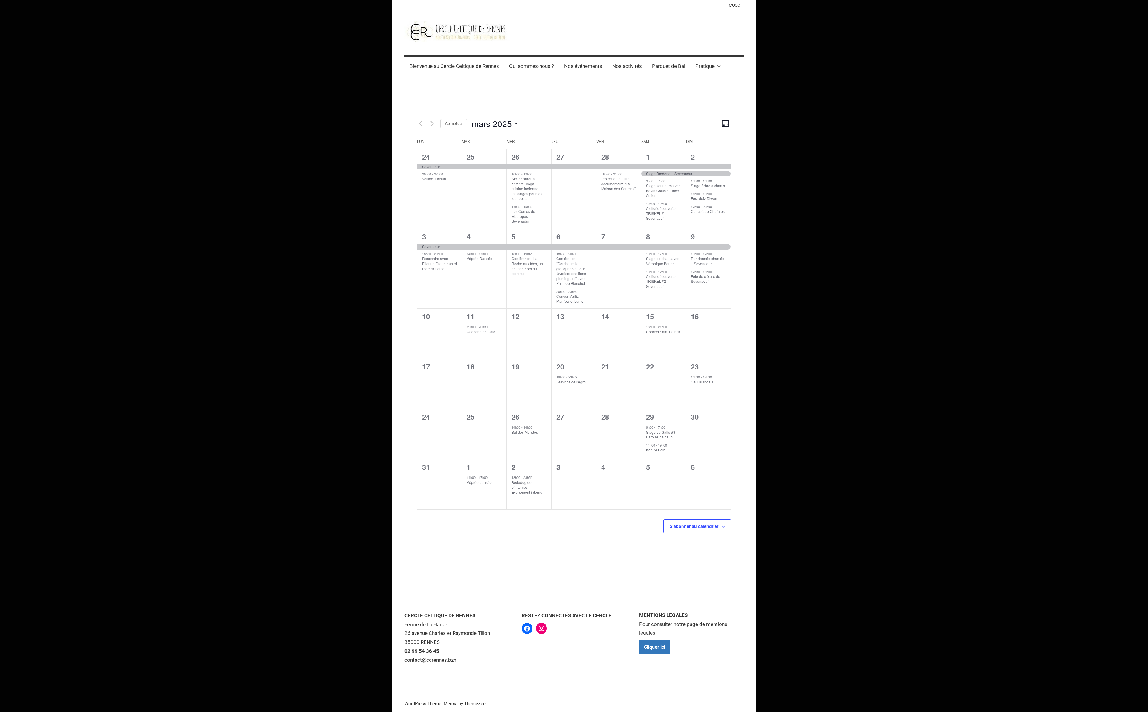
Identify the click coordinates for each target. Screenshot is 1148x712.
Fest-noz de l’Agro (571, 381)
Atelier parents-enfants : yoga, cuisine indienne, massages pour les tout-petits (527, 188)
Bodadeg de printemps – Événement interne (527, 487)
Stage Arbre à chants (708, 185)
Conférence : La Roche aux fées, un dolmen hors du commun (527, 266)
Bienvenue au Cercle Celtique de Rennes (454, 66)
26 (515, 157)
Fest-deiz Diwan (704, 198)
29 (650, 417)
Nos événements (583, 66)
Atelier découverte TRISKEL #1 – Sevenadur (661, 213)
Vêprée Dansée (479, 258)
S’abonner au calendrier (694, 526)
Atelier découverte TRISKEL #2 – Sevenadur (661, 281)
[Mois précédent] (420, 123)
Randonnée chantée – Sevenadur (707, 261)
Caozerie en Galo (481, 331)
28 (605, 157)
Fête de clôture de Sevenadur (705, 279)
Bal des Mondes (525, 432)
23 (695, 366)
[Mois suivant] (432, 123)
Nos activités (627, 66)
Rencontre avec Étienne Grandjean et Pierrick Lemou (439, 263)
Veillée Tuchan (434, 178)
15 (650, 316)
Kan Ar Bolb (655, 449)
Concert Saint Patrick (663, 331)
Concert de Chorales (708, 211)
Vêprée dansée (479, 482)
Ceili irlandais (702, 381)
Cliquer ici (654, 647)
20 (560, 366)
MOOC (734, 5)
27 (560, 157)
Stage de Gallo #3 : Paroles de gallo (661, 435)
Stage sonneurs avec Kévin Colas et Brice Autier (663, 190)
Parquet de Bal (668, 66)
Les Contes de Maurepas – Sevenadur (523, 216)
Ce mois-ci (453, 123)
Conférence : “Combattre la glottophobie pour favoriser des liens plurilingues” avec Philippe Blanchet (571, 271)
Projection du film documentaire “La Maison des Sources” (618, 183)
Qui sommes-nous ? (531, 66)
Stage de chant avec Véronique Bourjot (662, 261)
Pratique (705, 66)
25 (470, 157)
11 (470, 316)
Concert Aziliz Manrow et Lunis (569, 299)
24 (426, 157)
